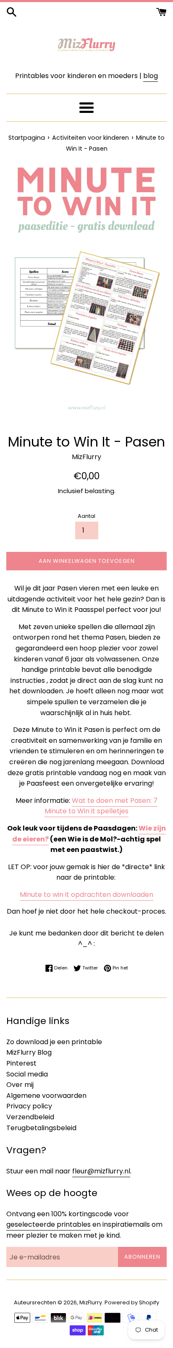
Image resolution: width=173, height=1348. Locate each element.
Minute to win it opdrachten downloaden (86, 894)
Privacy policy (29, 1106)
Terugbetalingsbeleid (41, 1128)
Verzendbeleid (30, 1117)
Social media (27, 1074)
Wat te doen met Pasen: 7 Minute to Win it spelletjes (101, 806)
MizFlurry (90, 1302)
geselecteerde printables (48, 1224)
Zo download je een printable (54, 1042)
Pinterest (21, 1063)
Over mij (20, 1084)
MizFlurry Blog (29, 1052)
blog (150, 76)
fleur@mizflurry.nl (101, 1171)
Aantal (86, 516)
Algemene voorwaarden (46, 1095)
